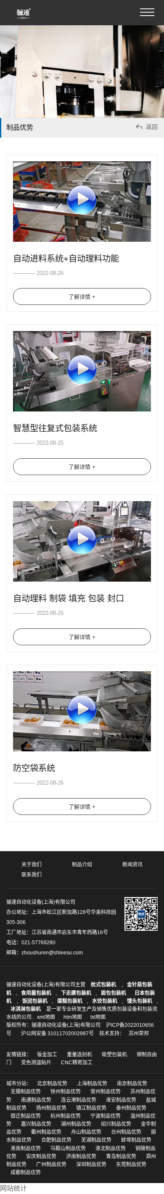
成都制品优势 (26, 1172)
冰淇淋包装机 (26, 1009)
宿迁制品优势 (26, 1116)
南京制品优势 (132, 1084)
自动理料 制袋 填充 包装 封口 (68, 598)
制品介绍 (82, 865)
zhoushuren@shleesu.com (52, 953)
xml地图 (46, 1017)
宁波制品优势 (105, 1116)
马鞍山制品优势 (68, 1148)
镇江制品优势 (91, 1108)
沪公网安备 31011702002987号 (57, 1033)
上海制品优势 (92, 1084)
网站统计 (13, 1188)
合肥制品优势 (56, 1140)
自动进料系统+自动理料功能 (66, 258)
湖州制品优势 (76, 1124)
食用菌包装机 (36, 993)
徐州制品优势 (65, 1092)
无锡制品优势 (26, 1092)
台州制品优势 (126, 1132)
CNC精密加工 (77, 1063)
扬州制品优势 (51, 1108)
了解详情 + (82, 297)
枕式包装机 (104, 985)
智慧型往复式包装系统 (55, 428)
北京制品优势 (52, 1084)
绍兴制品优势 (116, 1124)
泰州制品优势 (131, 1108)
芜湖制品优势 (96, 1140)
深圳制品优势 (91, 1164)
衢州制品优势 (46, 1132)
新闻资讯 (132, 865)
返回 (146, 127)
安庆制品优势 (41, 1156)
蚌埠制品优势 (136, 1140)
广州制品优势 (51, 1164)
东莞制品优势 (131, 1164)
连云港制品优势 (78, 1100)
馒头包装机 (139, 1001)
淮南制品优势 (26, 1148)
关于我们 (31, 865)
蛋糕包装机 (69, 1001)
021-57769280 (38, 943)
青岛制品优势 (121, 1156)
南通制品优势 (36, 1100)
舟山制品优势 (86, 1132)
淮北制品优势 (110, 1148)
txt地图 (98, 1017)
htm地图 (72, 1017)
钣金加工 (47, 1055)
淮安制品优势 (121, 1100)
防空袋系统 (34, 768)
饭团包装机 (35, 1001)
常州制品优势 (105, 1092)
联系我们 (31, 875)
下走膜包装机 (76, 993)
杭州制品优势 (65, 1116)
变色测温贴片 (36, 1063)
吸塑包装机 (114, 1055)
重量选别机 (79, 1055)
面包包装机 (113, 993)
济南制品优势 (81, 1156)
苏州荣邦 (139, 1033)
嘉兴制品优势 (36, 1124)
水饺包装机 (104, 1001)
